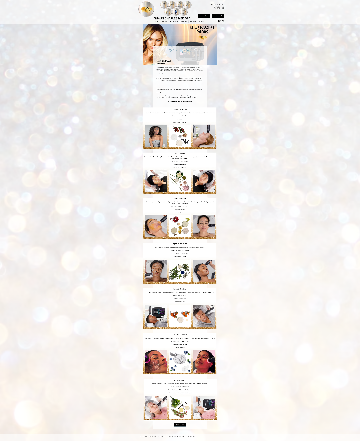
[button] (174, 22)
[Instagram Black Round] (223, 21)
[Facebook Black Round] (219, 21)
